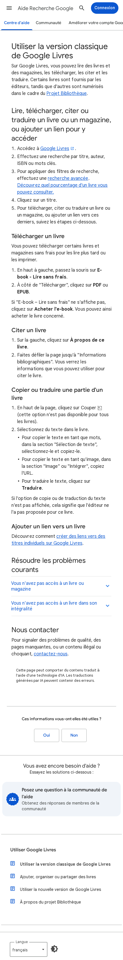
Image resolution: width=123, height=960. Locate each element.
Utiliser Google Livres (33, 850)
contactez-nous (51, 654)
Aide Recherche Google (45, 8)
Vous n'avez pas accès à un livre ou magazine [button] (47, 586)
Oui (46, 735)
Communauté (48, 22)
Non (74, 735)
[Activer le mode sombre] (54, 949)
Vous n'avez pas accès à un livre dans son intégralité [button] (54, 606)
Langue (22, 942)
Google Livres (54, 148)
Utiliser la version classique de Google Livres (65, 864)
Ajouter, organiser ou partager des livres (58, 876)
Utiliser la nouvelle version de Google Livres (60, 889)
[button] (9, 8)
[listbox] (28, 949)
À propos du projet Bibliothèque (50, 902)
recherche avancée (68, 178)
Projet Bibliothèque (66, 93)
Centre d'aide (16, 22)
